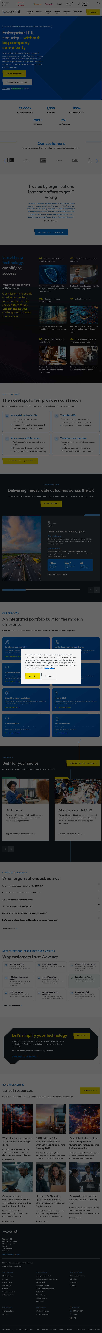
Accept (32, 676)
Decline (48, 676)
